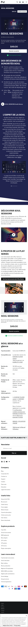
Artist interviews (5, 560)
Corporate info (5, 473)
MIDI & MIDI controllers (7, 571)
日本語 (2, 605)
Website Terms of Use (7, 625)
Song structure (5, 579)
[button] (12, 104)
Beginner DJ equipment (7, 568)
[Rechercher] (17, 2)
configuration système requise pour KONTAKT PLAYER (19, 411)
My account (4, 501)
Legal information (5, 489)
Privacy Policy (17, 625)
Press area (3, 484)
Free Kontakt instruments (7, 557)
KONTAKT (21, 399)
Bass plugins (4, 537)
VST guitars (4, 543)
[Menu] (26, 2)
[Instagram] (4, 461)
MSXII (19, 157)
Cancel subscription (6, 512)
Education (3, 486)
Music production (5, 565)
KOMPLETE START (18, 362)
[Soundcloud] (9, 461)
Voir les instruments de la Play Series (13, 279)
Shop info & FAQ (5, 499)
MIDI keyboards (5, 535)
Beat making (4, 563)
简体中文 (2, 608)
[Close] (26, 615)
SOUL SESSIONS (7, 8)
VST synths (4, 540)
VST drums (4, 545)
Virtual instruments (6, 532)
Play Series (7, 6)
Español (2, 612)
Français (2, 610)
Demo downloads (5, 520)
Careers (3, 481)
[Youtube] (6, 461)
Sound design (4, 576)
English (2, 603)
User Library (4, 517)
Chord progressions (6, 581)
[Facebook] (2, 461)
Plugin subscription (6, 548)
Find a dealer (4, 507)
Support (3, 479)
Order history (4, 504)
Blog (2, 471)
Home (2, 6)
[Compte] (19, 2)
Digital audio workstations (7, 573)
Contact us (4, 476)
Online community (6, 515)
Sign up (14, 453)
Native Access (4, 509)
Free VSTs (3, 529)
